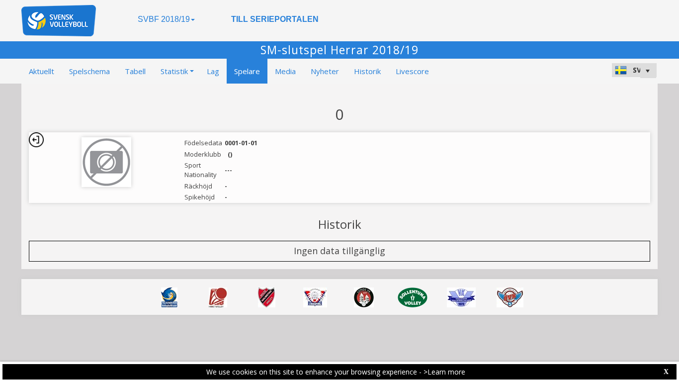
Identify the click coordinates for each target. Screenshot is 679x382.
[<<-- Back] (36, 139)
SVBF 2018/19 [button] (164, 19)
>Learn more (444, 372)
